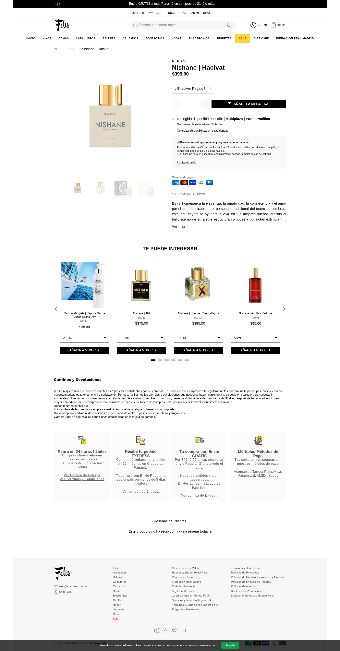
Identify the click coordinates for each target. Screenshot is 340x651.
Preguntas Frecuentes (186, 609)
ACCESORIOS (154, 38)
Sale (115, 618)
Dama (116, 591)
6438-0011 (66, 591)
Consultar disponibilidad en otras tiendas (202, 130)
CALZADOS (130, 38)
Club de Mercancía (184, 586)
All (72, 49)
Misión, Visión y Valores (186, 568)
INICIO (30, 38)
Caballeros (119, 581)
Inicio (58, 49)
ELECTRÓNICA (199, 38)
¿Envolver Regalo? (190, 88)
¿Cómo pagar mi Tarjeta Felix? (191, 595)
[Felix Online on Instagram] (156, 630)
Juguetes (118, 609)
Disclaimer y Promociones (247, 591)
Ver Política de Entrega (82, 475)
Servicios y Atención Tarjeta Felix (192, 600)
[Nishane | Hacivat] (111, 116)
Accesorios (120, 572)
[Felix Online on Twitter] (174, 630)
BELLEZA (109, 38)
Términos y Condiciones (246, 568)
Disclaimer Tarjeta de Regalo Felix (252, 595)
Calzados (119, 586)
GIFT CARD (261, 38)
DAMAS (64, 38)
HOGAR (177, 38)
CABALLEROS (85, 38)
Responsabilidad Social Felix (190, 572)
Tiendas (170, 13)
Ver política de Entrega (141, 491)
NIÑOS (47, 38)
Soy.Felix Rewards (145, 13)
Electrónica (120, 595)
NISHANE (180, 61)
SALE (243, 38)
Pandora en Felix (182, 577)
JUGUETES (224, 38)
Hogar (117, 604)
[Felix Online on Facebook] (165, 630)
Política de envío (186, 162)
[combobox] (176, 25)
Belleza (117, 577)
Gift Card (118, 600)
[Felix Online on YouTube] (183, 630)
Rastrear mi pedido (195, 13)
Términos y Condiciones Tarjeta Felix (195, 604)
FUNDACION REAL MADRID (295, 38)
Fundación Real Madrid (186, 581)
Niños (116, 614)
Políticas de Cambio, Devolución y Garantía (258, 577)
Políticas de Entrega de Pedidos (251, 581)
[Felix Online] (62, 25)
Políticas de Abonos (243, 586)
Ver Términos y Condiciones (82, 479)
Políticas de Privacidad (245, 572)
